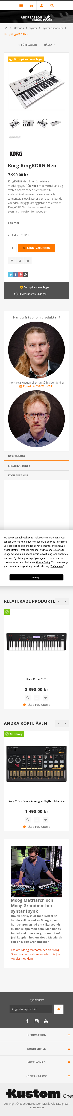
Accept (36, 577)
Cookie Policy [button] (43, 562)
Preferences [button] (57, 566)
